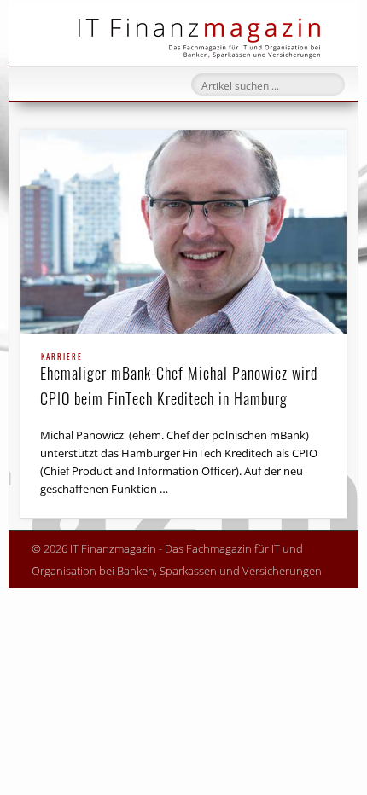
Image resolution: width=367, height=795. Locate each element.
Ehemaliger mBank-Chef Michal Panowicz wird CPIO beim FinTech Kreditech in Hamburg (178, 381)
